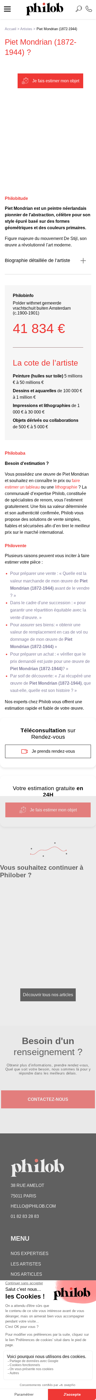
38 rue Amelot (27, 1185)
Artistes (26, 29)
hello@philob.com (33, 1206)
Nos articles (26, 1274)
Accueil (10, 29)
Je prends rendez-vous (53, 751)
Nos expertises (30, 1253)
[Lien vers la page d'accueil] (44, 14)
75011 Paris (23, 1196)
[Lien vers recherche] (78, 9)
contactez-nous (48, 1099)
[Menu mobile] (7, 10)
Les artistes (26, 1264)
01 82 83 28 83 (25, 1216)
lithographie (66, 487)
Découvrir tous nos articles (48, 994)
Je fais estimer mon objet (55, 81)
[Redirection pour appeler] (89, 9)
